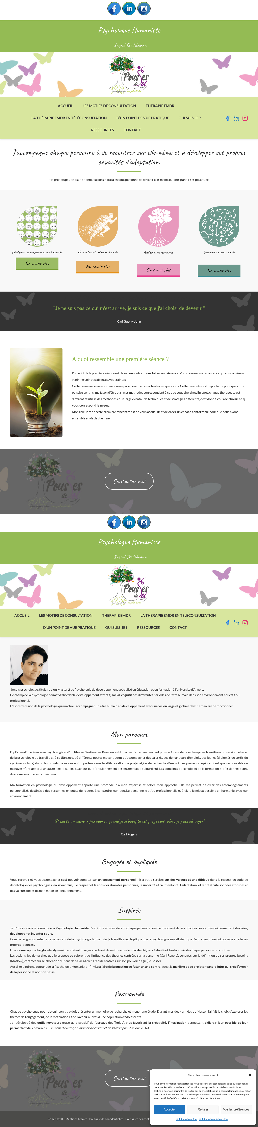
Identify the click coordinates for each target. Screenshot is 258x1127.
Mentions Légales (76, 1119)
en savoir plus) (63, 885)
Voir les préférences (236, 1109)
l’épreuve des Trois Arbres (113, 1022)
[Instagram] (143, 8)
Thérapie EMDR (160, 105)
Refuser (203, 1109)
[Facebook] (114, 8)
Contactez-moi (129, 481)
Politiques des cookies (139, 1119)
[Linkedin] (129, 8)
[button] (250, 1075)
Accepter (170, 1109)
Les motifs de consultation (109, 105)
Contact (132, 130)
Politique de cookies (186, 1119)
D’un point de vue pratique (143, 118)
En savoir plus (37, 263)
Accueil (65, 105)
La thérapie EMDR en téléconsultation (69, 118)
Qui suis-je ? (190, 118)
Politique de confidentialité (213, 1119)
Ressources (102, 130)
